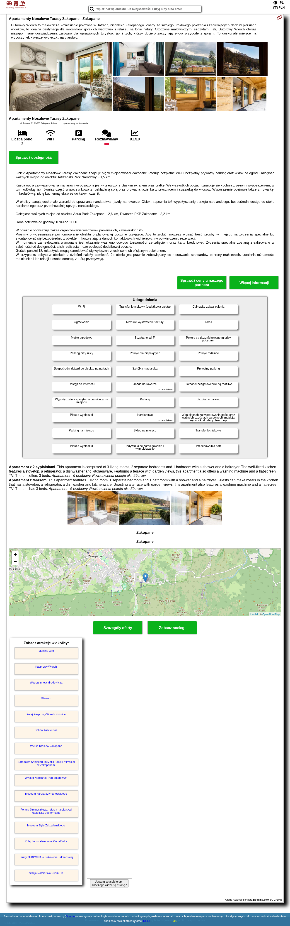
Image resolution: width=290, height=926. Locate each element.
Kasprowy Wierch (46, 666)
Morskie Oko (46, 650)
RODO (147, 921)
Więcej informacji (254, 283)
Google (70, 916)
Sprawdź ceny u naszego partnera (201, 283)
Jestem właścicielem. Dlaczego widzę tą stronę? (109, 883)
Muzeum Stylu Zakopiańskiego (46, 825)
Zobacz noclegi (172, 628)
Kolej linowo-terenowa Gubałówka (46, 841)
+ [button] (15, 554)
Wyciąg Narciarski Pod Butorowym (46, 777)
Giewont (46, 698)
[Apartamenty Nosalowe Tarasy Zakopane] (60, 77)
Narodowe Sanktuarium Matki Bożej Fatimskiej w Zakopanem (46, 763)
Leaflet (254, 614)
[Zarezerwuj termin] (279, 17)
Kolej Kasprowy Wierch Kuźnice (46, 714)
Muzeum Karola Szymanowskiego (46, 793)
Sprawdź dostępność (33, 157)
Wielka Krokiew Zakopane (46, 746)
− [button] (15, 561)
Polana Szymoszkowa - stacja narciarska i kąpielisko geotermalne (46, 811)
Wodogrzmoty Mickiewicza (46, 682)
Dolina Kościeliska (46, 730)
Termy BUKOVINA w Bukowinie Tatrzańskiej (46, 857)
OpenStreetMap (271, 614)
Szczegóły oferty (118, 628)
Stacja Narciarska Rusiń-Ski (46, 873)
